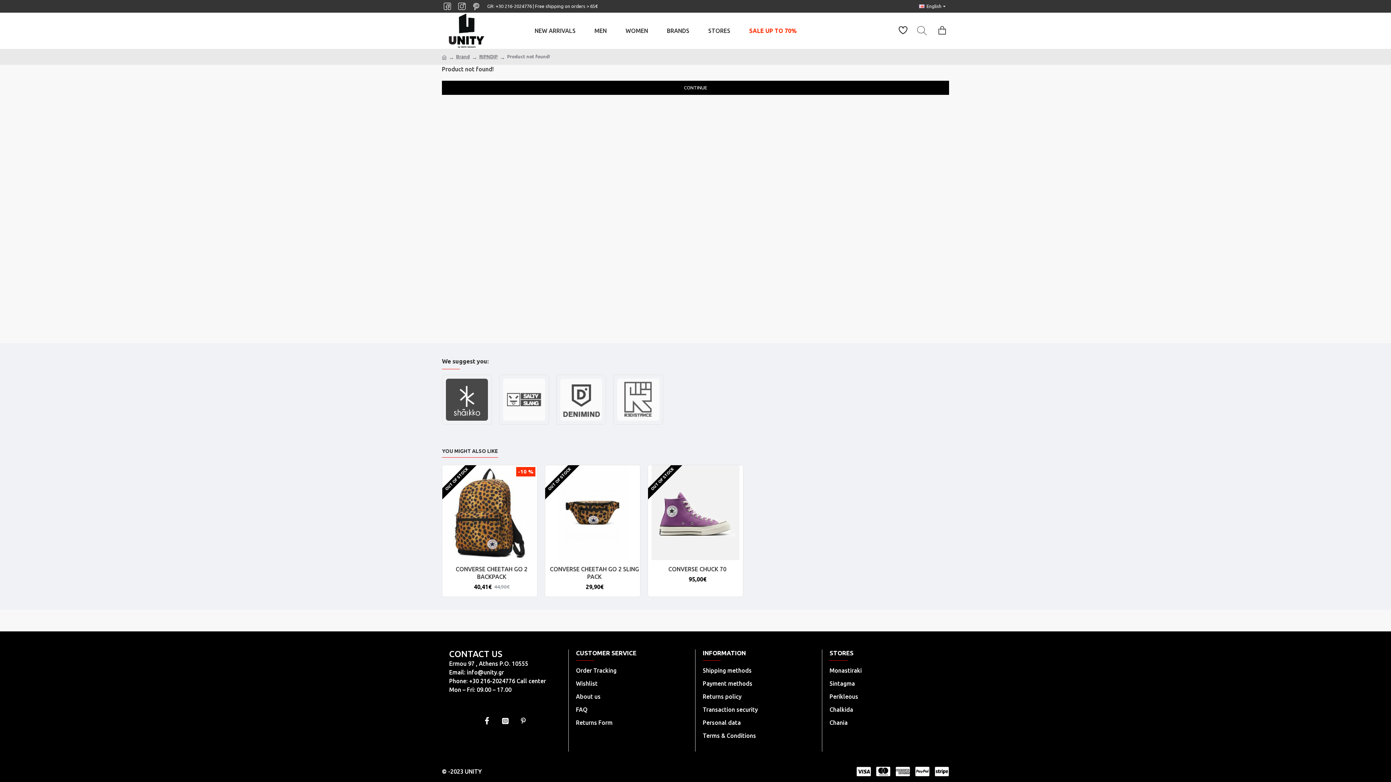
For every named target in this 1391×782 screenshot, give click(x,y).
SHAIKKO (467, 423)
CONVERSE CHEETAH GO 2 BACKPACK (491, 573)
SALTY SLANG (524, 423)
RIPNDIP (488, 56)
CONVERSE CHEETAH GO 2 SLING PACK (594, 573)
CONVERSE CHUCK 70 (697, 569)
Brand (463, 56)
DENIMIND (581, 423)
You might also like (470, 451)
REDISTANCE (638, 423)
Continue (695, 87)
